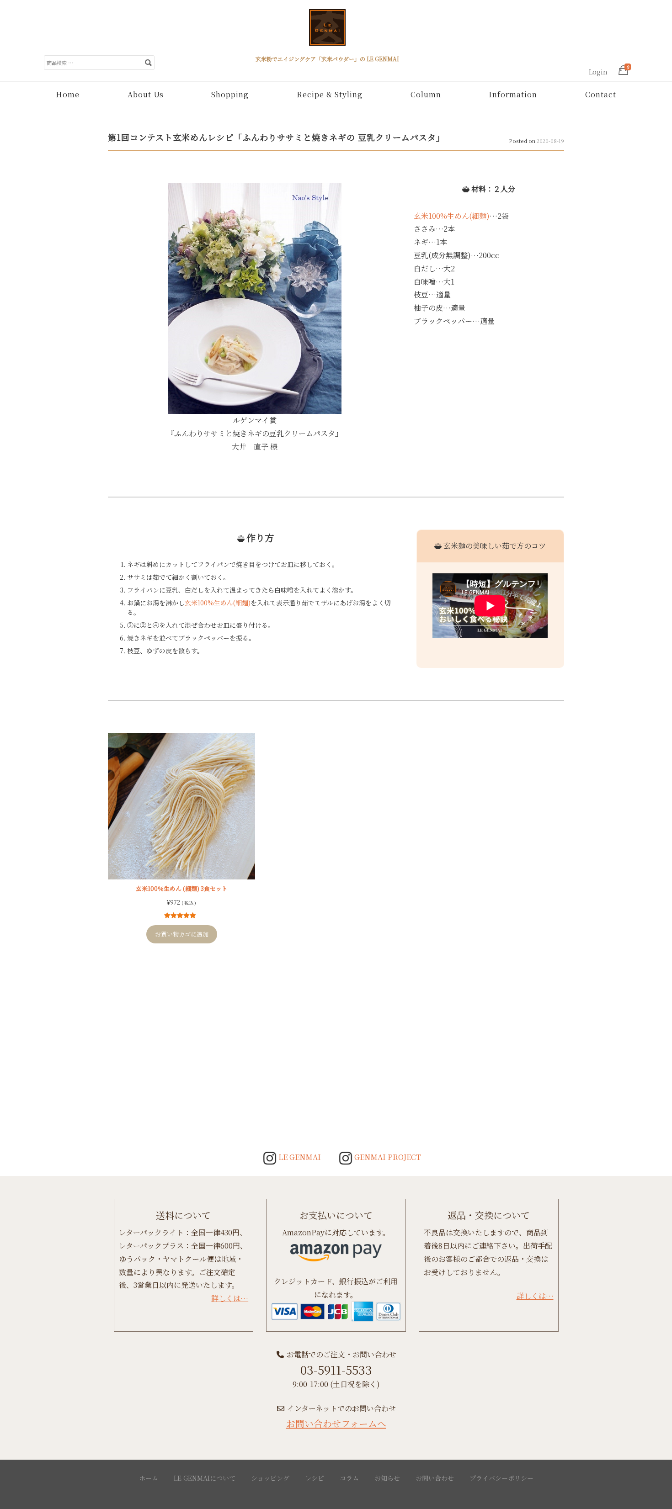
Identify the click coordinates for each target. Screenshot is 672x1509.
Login (598, 71)
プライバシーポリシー (501, 1478)
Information (513, 94)
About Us (146, 94)
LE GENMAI (299, 1157)
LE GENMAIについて (204, 1478)
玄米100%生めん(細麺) (452, 216)
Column (426, 94)
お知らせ (387, 1478)
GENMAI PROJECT (386, 1157)
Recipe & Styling (330, 94)
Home (68, 94)
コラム (349, 1478)
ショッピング (270, 1478)
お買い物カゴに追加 (181, 934)
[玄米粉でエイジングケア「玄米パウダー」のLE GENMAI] (327, 31)
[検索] (148, 62)
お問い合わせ (435, 1478)
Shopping (230, 94)
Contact (600, 94)
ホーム (148, 1478)
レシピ (314, 1478)
